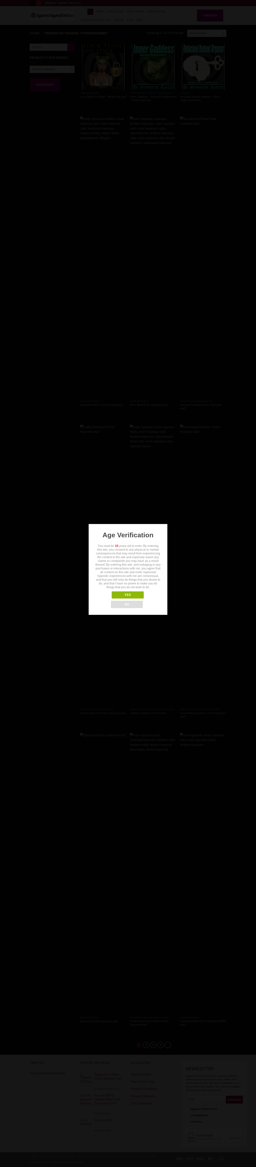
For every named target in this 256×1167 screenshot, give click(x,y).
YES (127, 594)
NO (127, 604)
